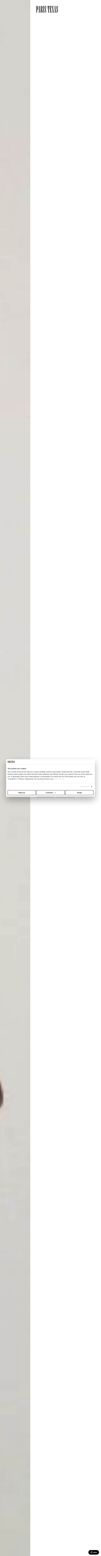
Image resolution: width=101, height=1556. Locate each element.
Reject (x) (21, 792)
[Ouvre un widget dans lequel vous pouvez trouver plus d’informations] (93, 1552)
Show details (84, 786)
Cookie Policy (59, 779)
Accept (79, 792)
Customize (49, 792)
